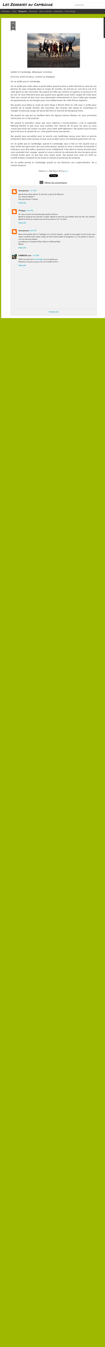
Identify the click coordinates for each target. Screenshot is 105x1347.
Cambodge (38, 259)
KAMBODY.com (24, 255)
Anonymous (23, 190)
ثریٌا (67, 170)
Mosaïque (33, 11)
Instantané (58, 11)
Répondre (22, 202)
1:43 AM (35, 255)
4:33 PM (29, 210)
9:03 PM (33, 230)
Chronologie (70, 11)
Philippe (22, 210)
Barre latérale (45, 11)
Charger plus (54, 311)
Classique (5, 11)
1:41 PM (33, 190)
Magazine (22, 11)
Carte (14, 11)
